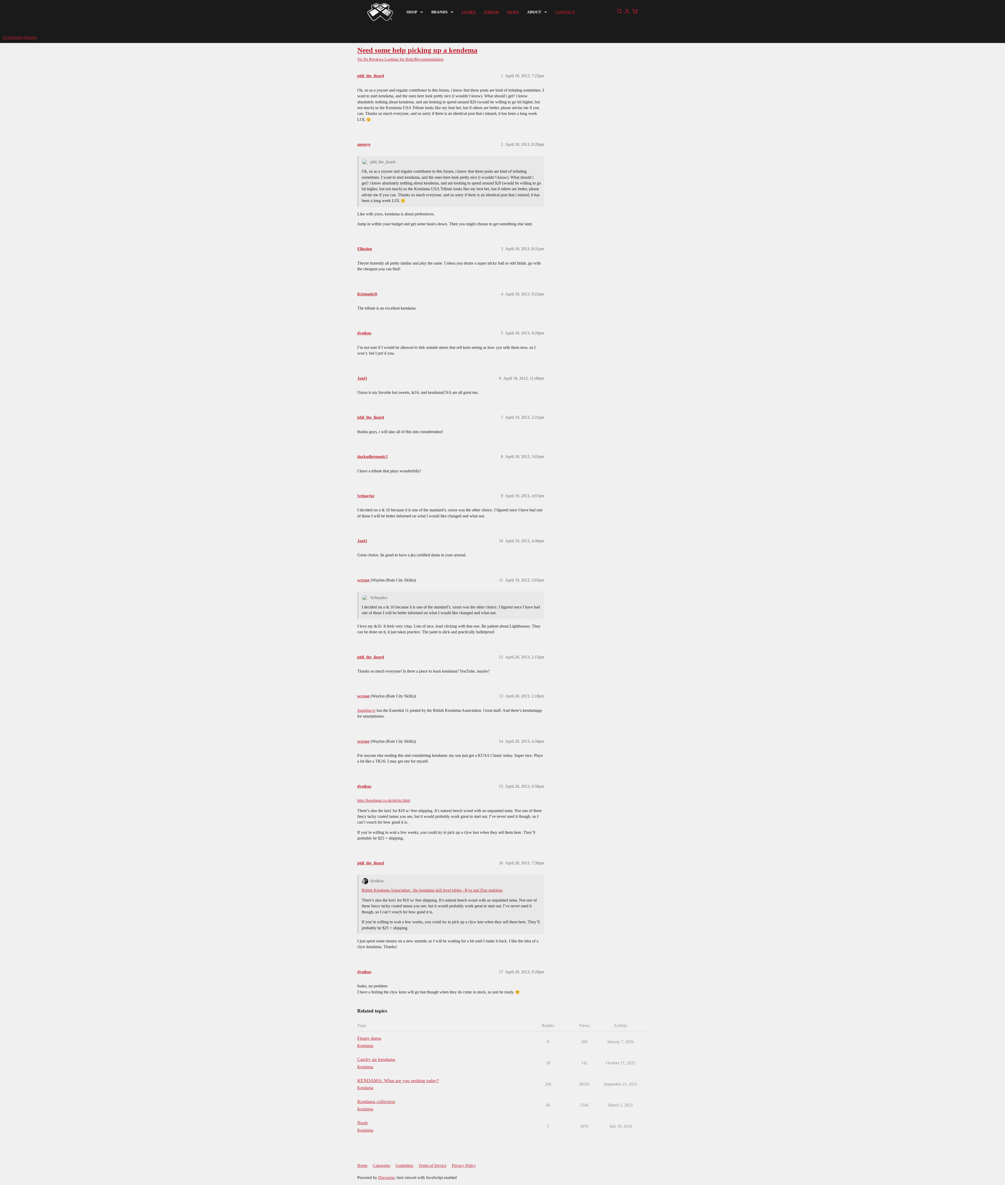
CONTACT (565, 12)
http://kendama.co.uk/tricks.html (383, 800)
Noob (362, 1122)
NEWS (513, 12)
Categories (381, 1165)
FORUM (491, 12)
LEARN (469, 12)
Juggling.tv (366, 710)
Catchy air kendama (376, 1059)
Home (362, 1165)
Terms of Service (432, 1165)
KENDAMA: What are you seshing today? (398, 1080)
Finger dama (369, 1038)
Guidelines (404, 1165)
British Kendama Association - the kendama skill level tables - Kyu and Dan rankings (432, 890)
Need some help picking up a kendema (417, 50)
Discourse (386, 1177)
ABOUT (534, 12)
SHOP (411, 12)
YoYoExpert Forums (20, 37)
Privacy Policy (464, 1165)
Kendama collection (376, 1101)
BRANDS (439, 12)
